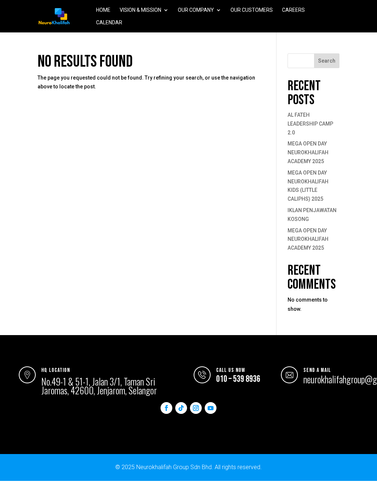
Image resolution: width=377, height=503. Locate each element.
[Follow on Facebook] (166, 408)
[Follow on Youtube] (210, 408)
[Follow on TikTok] (181, 408)
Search (326, 61)
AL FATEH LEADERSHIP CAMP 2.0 (310, 124)
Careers (293, 10)
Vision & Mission (140, 10)
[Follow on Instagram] (196, 408)
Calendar (109, 22)
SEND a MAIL (317, 370)
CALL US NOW (230, 370)
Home (103, 10)
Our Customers (251, 10)
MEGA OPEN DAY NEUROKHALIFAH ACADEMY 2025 (308, 152)
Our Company (196, 10)
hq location (55, 370)
